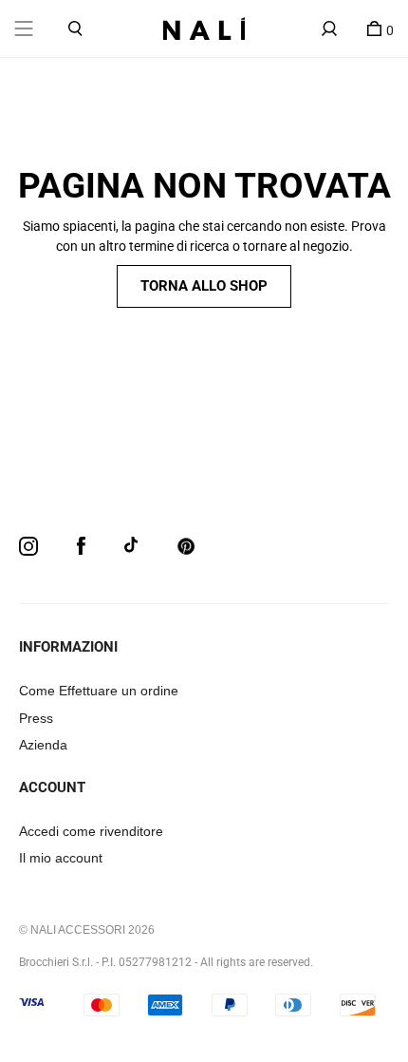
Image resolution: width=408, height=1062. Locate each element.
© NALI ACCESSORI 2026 (87, 930)
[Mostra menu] (23, 28)
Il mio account (60, 857)
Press (36, 718)
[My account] (329, 28)
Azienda (43, 744)
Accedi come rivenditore (91, 831)
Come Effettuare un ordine (98, 690)
